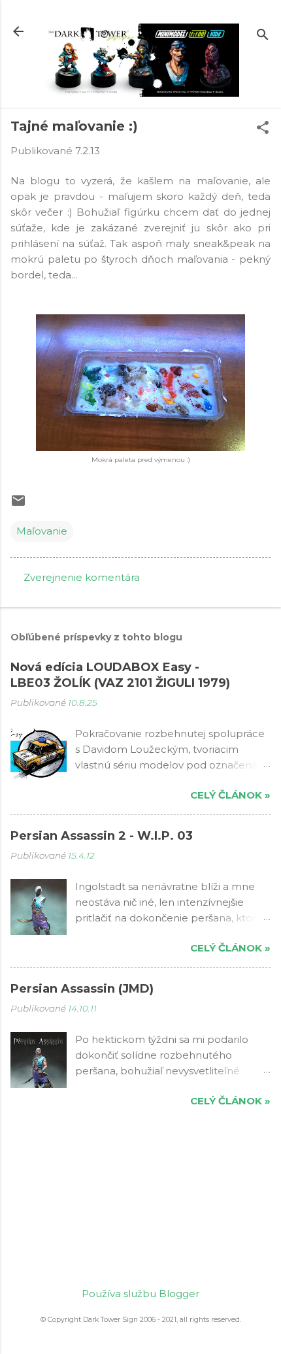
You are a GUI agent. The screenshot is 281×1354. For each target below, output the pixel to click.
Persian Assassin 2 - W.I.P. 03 (101, 836)
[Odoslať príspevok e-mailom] (18, 505)
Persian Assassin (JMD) (82, 989)
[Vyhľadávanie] (263, 36)
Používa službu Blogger (140, 1293)
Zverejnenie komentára (82, 577)
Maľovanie (41, 531)
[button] (263, 128)
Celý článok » (230, 795)
